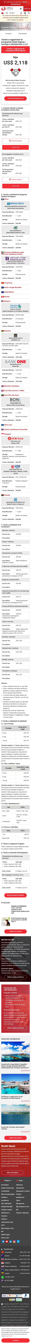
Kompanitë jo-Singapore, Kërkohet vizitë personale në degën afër (14, 456)
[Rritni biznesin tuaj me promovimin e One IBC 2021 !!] (5, 921)
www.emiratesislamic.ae (15, 261)
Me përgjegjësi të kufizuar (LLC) (12, 154)
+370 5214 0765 (17, 1273)
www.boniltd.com (15, 403)
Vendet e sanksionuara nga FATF (7, 1222)
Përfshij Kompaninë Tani (16, 98)
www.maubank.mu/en (15, 338)
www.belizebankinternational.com (15, 206)
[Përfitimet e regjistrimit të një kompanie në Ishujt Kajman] (15, 1084)
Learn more (9, 1336)
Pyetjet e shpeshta (22, 1213)
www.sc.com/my (15, 309)
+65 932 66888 (8, 1280)
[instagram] (14, 1241)
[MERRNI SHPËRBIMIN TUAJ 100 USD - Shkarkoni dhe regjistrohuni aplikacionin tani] (5, 909)
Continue (15, 1340)
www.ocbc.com (15, 441)
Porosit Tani (15, 147)
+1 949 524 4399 (17, 1266)
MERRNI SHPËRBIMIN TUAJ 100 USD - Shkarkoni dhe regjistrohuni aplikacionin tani (20, 909)
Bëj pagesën (20, 1203)
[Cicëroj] (18, 1241)
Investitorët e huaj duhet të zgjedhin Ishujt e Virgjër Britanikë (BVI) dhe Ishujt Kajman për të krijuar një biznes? (15, 1066)
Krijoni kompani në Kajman (15, 895)
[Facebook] (3, 1241)
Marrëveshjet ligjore (8, 1194)
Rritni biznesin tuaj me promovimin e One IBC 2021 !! (19, 920)
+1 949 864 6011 (17, 1270)
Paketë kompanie (16, 141)
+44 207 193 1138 (17, 1259)
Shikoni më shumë (15, 931)
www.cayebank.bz (15, 230)
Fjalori (18, 1200)
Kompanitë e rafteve (23, 1191)
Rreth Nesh (5, 1185)
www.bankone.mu (15, 364)
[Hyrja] (25, 13)
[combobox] (12, 13)
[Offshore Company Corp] (7, 8)
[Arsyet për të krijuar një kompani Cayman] (15, 1114)
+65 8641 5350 (9, 1277)
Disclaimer (20, 15)
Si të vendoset (23, 33)
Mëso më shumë (12, 1172)
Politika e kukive (6, 1210)
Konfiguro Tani (27, 8)
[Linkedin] (10, 1241)
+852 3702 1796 (17, 1252)
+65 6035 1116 (17, 1263)
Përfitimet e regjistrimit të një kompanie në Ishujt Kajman (11, 1097)
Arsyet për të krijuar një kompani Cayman (12, 1128)
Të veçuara (8, 33)
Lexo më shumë (25, 1070)
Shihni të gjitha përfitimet (15, 977)
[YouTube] (7, 1241)
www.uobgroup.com (15, 469)
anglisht (21, 20)
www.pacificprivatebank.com (15, 502)
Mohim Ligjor (5, 1234)
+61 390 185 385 (17, 1256)
